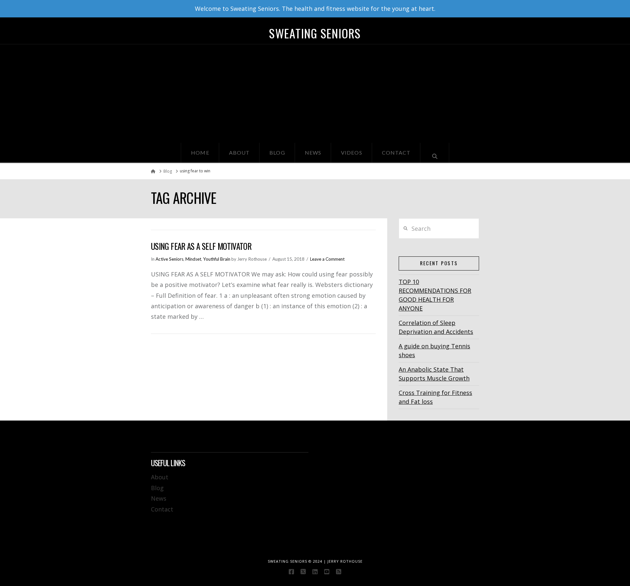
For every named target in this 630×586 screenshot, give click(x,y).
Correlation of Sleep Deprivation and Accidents (436, 327)
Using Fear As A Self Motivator (201, 246)
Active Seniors (169, 259)
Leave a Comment (327, 259)
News (158, 498)
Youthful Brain (216, 259)
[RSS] (338, 572)
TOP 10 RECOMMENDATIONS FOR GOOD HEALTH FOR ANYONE (435, 295)
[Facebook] (291, 572)
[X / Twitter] (303, 572)
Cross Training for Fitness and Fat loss (435, 397)
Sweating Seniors (315, 33)
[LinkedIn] (315, 572)
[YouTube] (326, 572)
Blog (157, 488)
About (159, 477)
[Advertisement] (315, 94)
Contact (162, 509)
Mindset (193, 259)
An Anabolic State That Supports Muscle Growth (434, 373)
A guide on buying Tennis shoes (434, 350)
